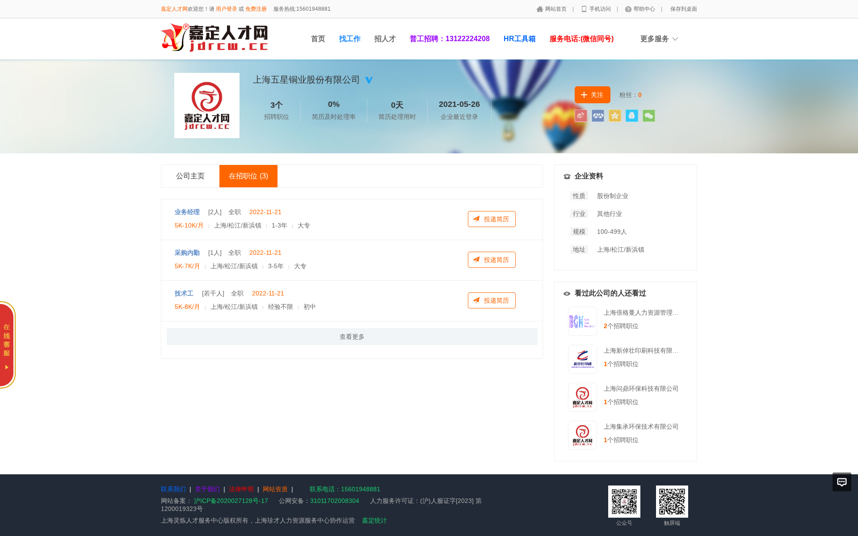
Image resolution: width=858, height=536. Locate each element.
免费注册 (256, 9)
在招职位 (248, 176)
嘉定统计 (374, 520)
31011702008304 (334, 500)
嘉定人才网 (174, 9)
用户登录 (226, 9)
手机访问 (600, 9)
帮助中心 (645, 9)
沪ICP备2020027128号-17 (231, 500)
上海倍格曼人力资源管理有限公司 (651, 312)
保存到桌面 (683, 9)
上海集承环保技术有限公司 (641, 426)
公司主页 (190, 176)
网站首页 (556, 9)
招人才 (385, 38)
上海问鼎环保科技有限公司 (641, 388)
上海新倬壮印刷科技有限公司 (644, 350)
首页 (318, 38)
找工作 (350, 38)
